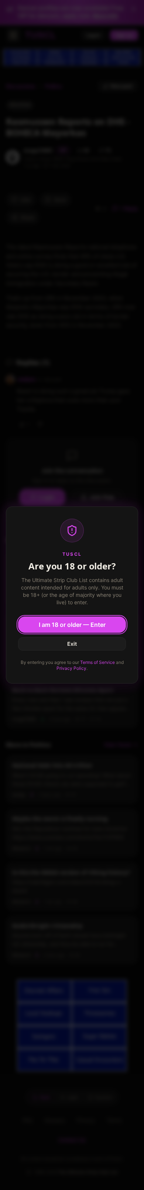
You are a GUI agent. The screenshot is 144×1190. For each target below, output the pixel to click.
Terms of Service (97, 662)
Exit (72, 644)
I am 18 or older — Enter (72, 624)
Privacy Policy (71, 668)
